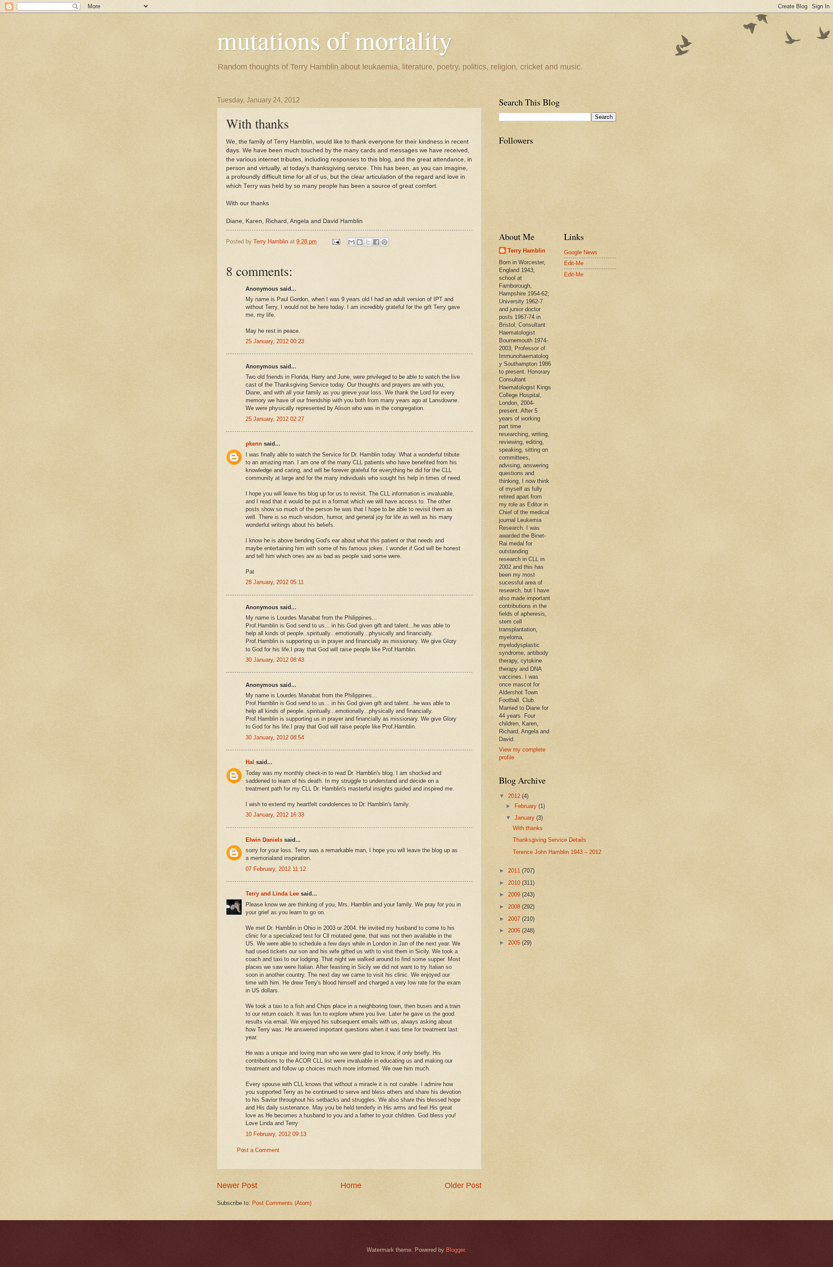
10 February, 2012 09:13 (276, 1134)
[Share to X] (368, 242)
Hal (250, 762)
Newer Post (237, 1185)
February (526, 806)
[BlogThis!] (359, 242)
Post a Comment (258, 1150)
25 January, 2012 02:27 (275, 419)
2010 (515, 883)
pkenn (254, 443)
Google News (580, 252)
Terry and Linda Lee (272, 893)
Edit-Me (574, 263)
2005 (515, 942)
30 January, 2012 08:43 (275, 659)
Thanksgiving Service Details (549, 840)
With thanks (528, 828)
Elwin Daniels (264, 840)
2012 (515, 796)
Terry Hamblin (526, 250)
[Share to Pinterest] (384, 242)
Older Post (463, 1185)
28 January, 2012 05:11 (275, 582)
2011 (515, 870)
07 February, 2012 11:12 (276, 869)
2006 (515, 930)
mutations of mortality (334, 40)
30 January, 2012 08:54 (275, 737)
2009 (515, 894)
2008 (515, 906)
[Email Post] (336, 241)
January (525, 817)
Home (351, 1185)
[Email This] (351, 242)
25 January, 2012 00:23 (275, 341)
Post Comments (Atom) (282, 1203)
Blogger (455, 1250)
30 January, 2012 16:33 (275, 814)
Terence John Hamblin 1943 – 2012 (557, 852)
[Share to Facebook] (376, 242)
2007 (515, 919)
